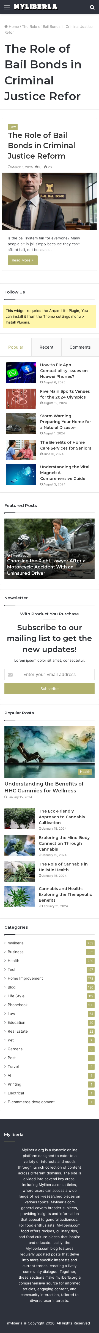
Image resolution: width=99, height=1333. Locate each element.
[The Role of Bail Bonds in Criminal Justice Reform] (49, 201)
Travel (13, 1066)
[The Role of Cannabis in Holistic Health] (19, 871)
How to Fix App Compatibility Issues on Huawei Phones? (64, 370)
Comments (80, 347)
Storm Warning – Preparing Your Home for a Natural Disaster (65, 421)
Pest (12, 1058)
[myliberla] (36, 7)
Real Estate (18, 1031)
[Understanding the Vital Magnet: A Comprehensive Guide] (21, 474)
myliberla (16, 943)
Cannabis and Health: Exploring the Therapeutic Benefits (65, 894)
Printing (14, 1084)
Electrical (16, 1093)
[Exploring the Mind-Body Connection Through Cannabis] (19, 845)
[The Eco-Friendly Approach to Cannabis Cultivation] (19, 818)
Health (13, 960)
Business (15, 952)
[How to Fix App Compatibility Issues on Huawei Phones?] (21, 372)
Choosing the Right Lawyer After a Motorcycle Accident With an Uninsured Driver (46, 567)
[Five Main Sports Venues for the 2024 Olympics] (21, 399)
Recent (46, 347)
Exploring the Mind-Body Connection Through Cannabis (64, 843)
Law (12, 127)
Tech (12, 969)
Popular (15, 347)
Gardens (15, 1049)
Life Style (16, 996)
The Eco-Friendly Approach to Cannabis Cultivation (62, 817)
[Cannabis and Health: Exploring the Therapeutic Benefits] (19, 896)
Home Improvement (25, 978)
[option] (49, 549)
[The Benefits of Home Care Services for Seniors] (21, 450)
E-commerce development (31, 1102)
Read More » (23, 260)
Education (16, 1022)
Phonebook (18, 1005)
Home (13, 26)
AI (9, 1075)
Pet (11, 1040)
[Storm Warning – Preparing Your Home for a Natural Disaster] (21, 423)
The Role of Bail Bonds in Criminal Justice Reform (41, 146)
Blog (11, 987)
